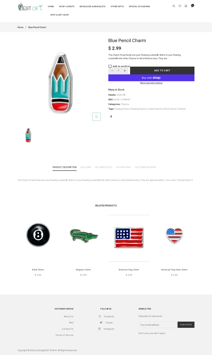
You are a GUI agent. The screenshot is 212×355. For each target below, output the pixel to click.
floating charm (122, 109)
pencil (166, 109)
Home (20, 27)
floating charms (139, 109)
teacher (181, 109)
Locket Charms (154, 109)
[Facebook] (111, 116)
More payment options (151, 83)
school (173, 109)
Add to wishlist (121, 66)
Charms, (125, 104)
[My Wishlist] (180, 6)
